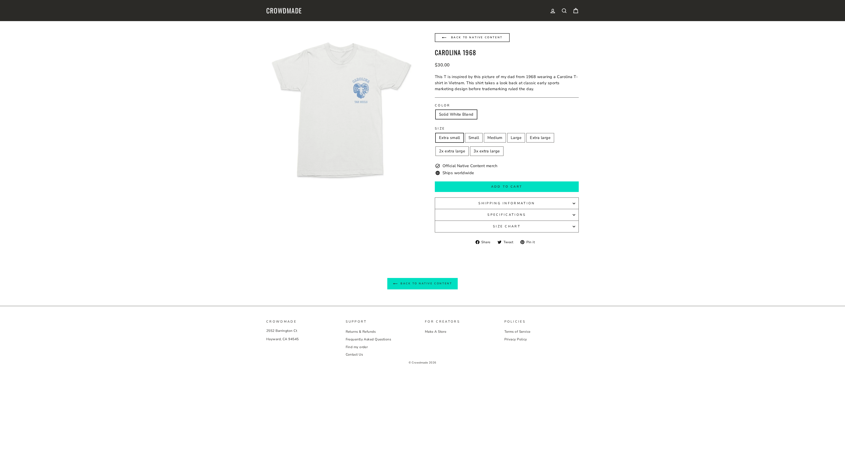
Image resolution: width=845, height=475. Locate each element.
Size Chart (507, 226)
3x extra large (487, 151)
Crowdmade (284, 11)
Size (440, 128)
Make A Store (435, 331)
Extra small (449, 137)
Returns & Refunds (361, 331)
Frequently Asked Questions (368, 339)
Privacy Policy (515, 339)
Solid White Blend (456, 114)
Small (473, 137)
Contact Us (354, 354)
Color (442, 105)
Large (516, 137)
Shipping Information (506, 203)
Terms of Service (517, 331)
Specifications (506, 214)
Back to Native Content (476, 37)
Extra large (540, 137)
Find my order (357, 347)
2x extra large (452, 151)
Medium (494, 137)
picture (488, 76)
